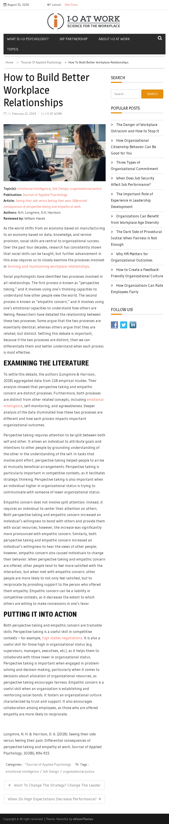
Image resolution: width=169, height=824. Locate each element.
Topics (12, 49)
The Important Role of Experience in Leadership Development (132, 200)
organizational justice (86, 188)
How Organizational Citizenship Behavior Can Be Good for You (133, 146)
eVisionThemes (83, 819)
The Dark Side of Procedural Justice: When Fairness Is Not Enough (136, 238)
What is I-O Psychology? (28, 39)
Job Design (60, 188)
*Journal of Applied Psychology (48, 764)
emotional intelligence (34, 188)
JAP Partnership (74, 39)
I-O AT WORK (53, 114)
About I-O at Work (114, 39)
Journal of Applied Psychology (45, 194)
